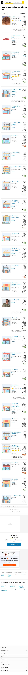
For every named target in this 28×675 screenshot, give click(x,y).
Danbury (2, 575)
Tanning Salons (21, 74)
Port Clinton (9, 506)
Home (2, 506)
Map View (5, 13)
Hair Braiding (3, 589)
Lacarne (16, 573)
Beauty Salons (14, 18)
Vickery (2, 573)
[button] (26, 2)
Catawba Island (9, 576)
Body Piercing (13, 589)
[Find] (23, 2)
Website (13, 22)
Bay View (23, 573)
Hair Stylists (20, 38)
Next (19, 512)
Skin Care (20, 267)
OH (5, 506)
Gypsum (9, 573)
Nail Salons (20, 18)
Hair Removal (20, 287)
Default (23, 13)
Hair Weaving (22, 589)
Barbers (19, 92)
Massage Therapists (21, 587)
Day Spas (20, 205)
